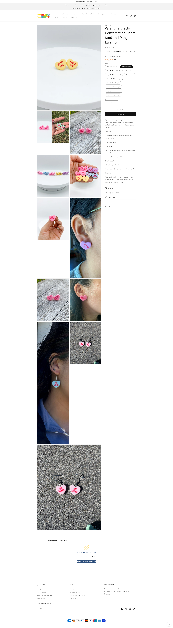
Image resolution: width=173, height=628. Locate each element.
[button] (127, 16)
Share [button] (108, 206)
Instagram (40, 589)
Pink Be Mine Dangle (113, 83)
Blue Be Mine (129, 75)
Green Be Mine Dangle (113, 87)
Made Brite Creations (84, 623)
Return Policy (41, 598)
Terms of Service (41, 592)
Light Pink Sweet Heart (114, 75)
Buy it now (120, 114)
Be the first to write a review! (86, 561)
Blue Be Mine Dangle (113, 95)
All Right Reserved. (93, 623)
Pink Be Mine (111, 71)
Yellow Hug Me (126, 67)
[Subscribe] (67, 609)
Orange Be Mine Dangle (114, 91)
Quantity (107, 99)
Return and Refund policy (44, 595)
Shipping (107, 56)
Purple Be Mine (124, 71)
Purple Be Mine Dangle (114, 79)
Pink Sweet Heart (112, 67)
